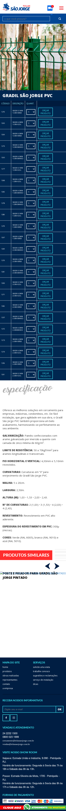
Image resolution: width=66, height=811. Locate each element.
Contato (6, 684)
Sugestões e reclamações (45, 675)
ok (59, 709)
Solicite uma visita (41, 667)
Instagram (13, 717)
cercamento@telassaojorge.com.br (18, 740)
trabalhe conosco (41, 671)
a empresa (8, 688)
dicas (35, 684)
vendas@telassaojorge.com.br (16, 744)
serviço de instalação (43, 679)
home (5, 667)
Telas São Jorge (16, 7)
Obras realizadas (11, 675)
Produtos (7, 671)
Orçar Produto (46, 112)
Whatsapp (33, 807)
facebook (6, 717)
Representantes (10, 679)
